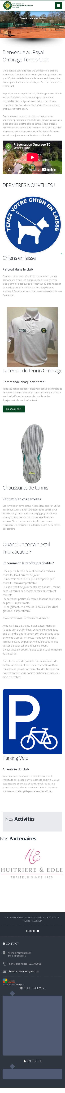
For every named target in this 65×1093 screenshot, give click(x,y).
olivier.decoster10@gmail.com (23, 971)
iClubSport (19, 984)
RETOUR (30, 930)
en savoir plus (13, 409)
